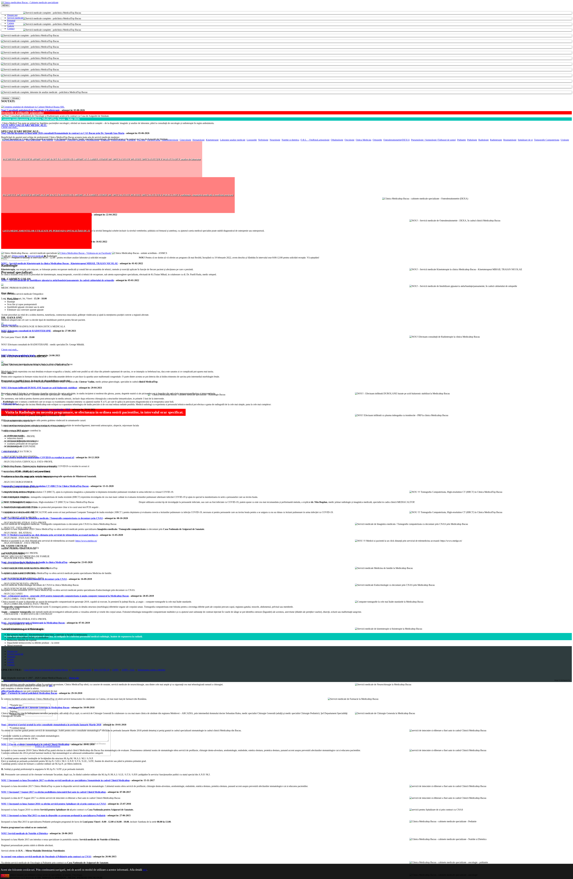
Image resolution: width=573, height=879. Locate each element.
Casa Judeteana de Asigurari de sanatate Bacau (46, 670)
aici (145, 869)
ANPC (115, 670)
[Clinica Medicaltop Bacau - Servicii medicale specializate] (29, 2)
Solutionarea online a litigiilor (151, 670)
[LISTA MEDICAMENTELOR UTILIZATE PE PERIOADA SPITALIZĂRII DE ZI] (46, 248)
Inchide (5, 875)
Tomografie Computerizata (546, 140)
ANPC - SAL (128, 670)
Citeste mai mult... (9, 127)
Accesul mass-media (81, 670)
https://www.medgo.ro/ (86, 540)
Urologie (565, 140)
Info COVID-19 (101, 670)
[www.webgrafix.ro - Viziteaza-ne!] (18, 680)
